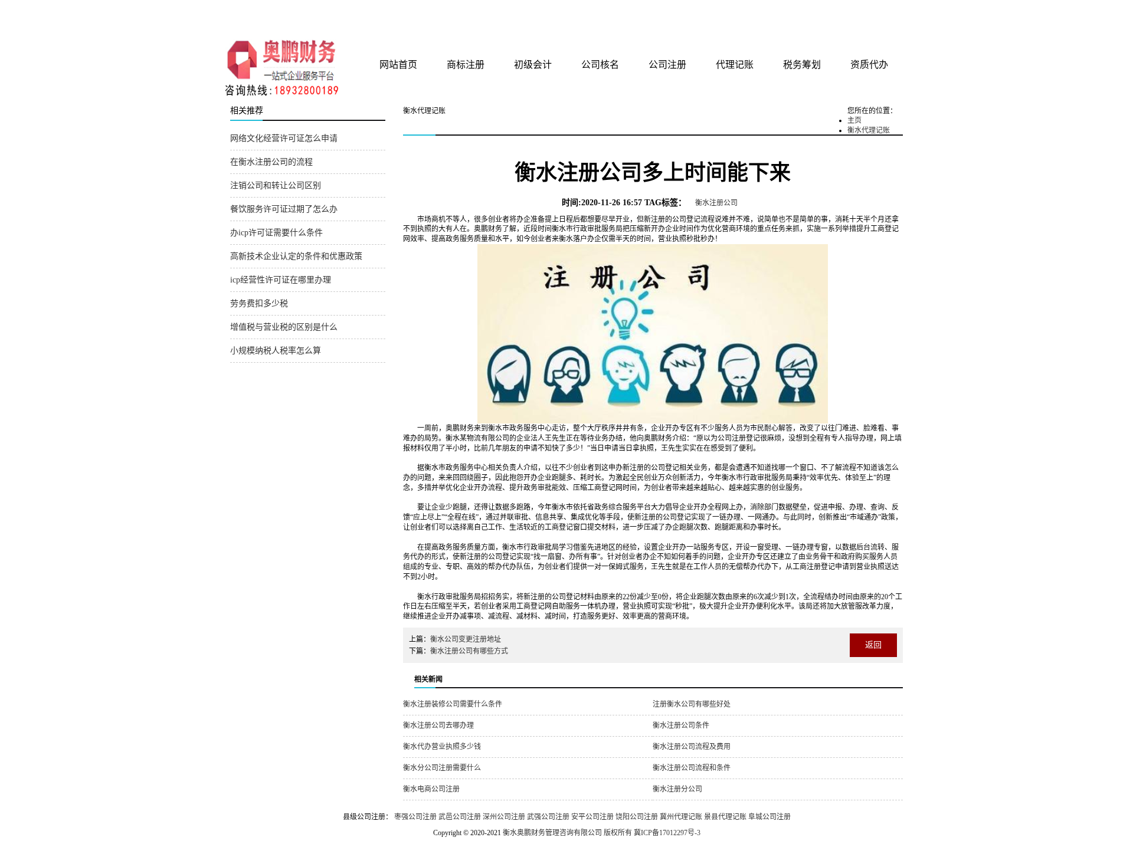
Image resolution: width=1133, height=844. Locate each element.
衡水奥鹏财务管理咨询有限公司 (370, 17)
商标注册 (465, 65)
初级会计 (533, 65)
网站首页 (398, 65)
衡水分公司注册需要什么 (442, 768)
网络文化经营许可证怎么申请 (284, 138)
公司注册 (667, 65)
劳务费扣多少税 (259, 303)
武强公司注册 (548, 817)
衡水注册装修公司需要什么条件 (452, 704)
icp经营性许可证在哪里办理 (280, 279)
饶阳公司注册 (636, 817)
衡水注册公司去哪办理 (438, 725)
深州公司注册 (504, 817)
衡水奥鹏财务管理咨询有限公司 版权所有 (567, 833)
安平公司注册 (592, 817)
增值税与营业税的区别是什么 (284, 327)
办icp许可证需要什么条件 (276, 232)
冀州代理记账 (681, 817)
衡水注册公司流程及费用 (692, 747)
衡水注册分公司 (677, 789)
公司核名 (600, 65)
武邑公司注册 (459, 817)
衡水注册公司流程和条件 (692, 768)
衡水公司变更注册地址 (465, 639)
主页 (854, 120)
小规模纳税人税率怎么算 (275, 350)
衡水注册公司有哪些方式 (469, 651)
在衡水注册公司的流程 (271, 161)
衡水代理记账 (868, 130)
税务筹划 (802, 65)
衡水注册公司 (716, 203)
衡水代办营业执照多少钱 (442, 747)
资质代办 (869, 65)
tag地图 (861, 13)
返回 (873, 645)
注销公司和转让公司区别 (275, 185)
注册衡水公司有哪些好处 (692, 704)
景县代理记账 (725, 817)
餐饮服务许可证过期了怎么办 (284, 209)
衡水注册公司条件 (681, 725)
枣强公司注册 (415, 817)
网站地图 (887, 13)
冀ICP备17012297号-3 (667, 833)
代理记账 (735, 65)
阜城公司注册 (769, 817)
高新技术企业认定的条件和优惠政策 (296, 256)
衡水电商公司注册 (431, 789)
